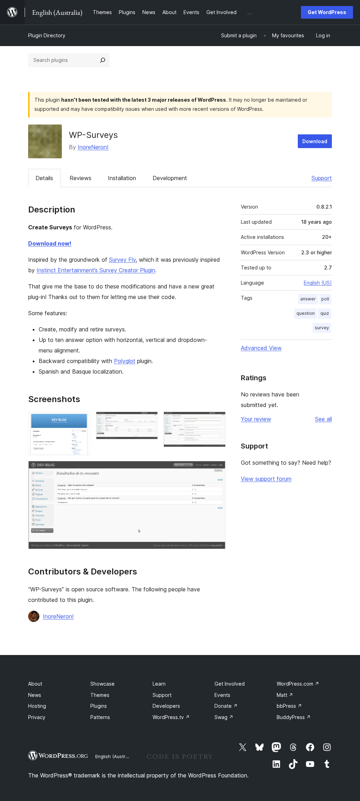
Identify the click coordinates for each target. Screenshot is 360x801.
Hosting (37, 706)
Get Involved (229, 684)
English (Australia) (115, 756)
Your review (256, 418)
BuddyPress (294, 717)
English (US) (318, 283)
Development (170, 178)
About (35, 684)
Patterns (100, 717)
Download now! (49, 243)
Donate (226, 706)
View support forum (266, 478)
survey (322, 327)
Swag (223, 717)
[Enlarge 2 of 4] (148, 421)
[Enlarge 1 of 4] (80, 421)
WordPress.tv (171, 717)
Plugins (98, 706)
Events (222, 695)
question (305, 313)
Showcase (102, 684)
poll (325, 298)
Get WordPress (327, 12)
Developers (166, 706)
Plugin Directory (46, 35)
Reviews (80, 178)
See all (323, 418)
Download (314, 141)
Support (321, 178)
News (34, 695)
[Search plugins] (103, 60)
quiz (324, 313)
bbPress (289, 706)
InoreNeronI (93, 147)
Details (44, 178)
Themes (99, 695)
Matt (285, 695)
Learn (159, 684)
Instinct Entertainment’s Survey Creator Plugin (96, 270)
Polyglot (124, 360)
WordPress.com (298, 684)
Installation (122, 178)
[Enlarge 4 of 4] (216, 470)
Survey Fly (122, 259)
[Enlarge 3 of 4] (216, 421)
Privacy (36, 717)
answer (308, 298)
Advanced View (261, 347)
